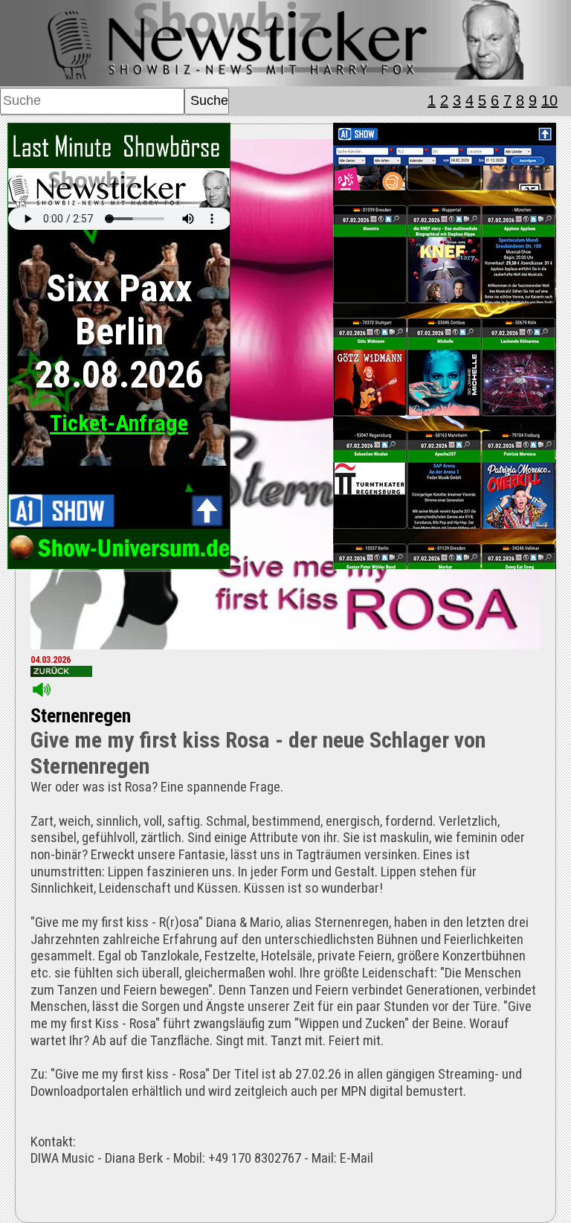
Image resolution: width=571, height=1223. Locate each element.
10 (549, 100)
